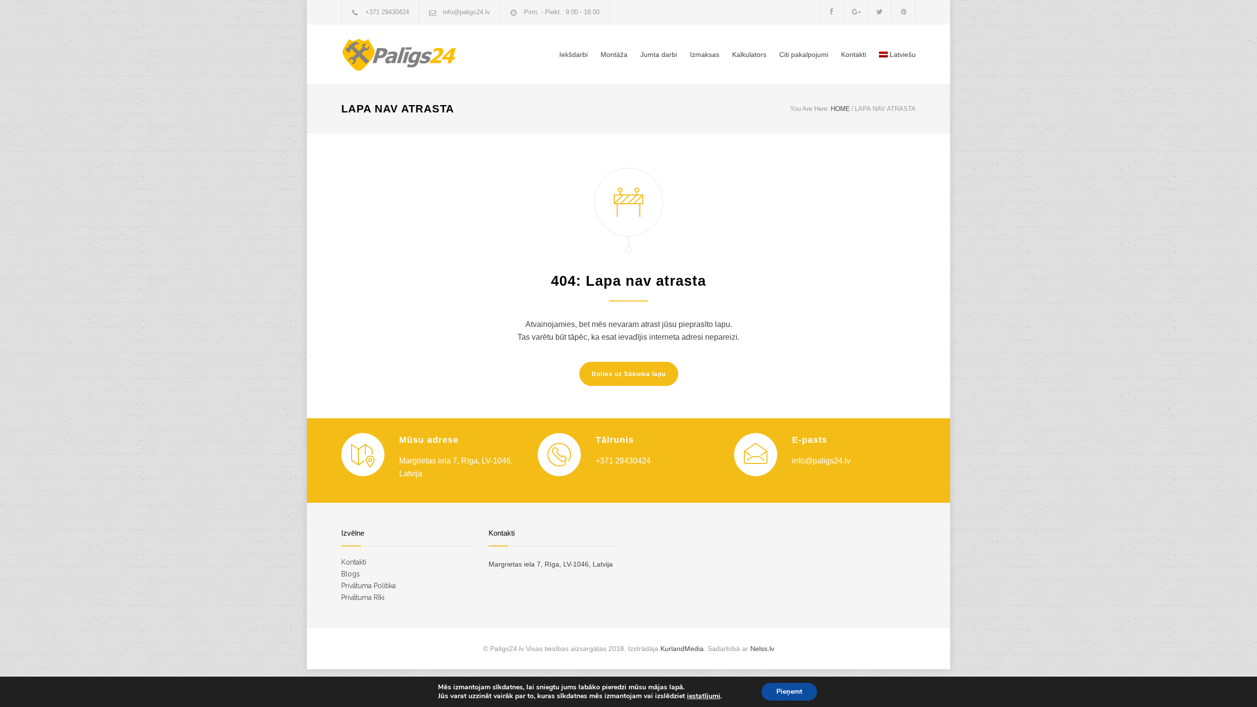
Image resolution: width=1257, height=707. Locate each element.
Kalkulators (749, 54)
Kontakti (853, 54)
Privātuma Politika (368, 586)
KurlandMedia (682, 649)
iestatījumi (703, 696)
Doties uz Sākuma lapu (629, 374)
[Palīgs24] (432, 54)
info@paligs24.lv (466, 12)
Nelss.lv (762, 649)
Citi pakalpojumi (803, 54)
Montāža (614, 54)
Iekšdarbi (573, 54)
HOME (840, 108)
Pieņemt (789, 691)
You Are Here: (809, 108)
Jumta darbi (658, 54)
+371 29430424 (387, 12)
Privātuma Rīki (362, 597)
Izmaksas (704, 54)
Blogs (350, 574)
